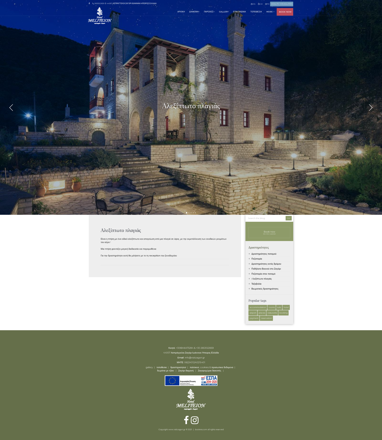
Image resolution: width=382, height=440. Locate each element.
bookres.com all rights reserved (209, 429)
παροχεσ (208, 11)
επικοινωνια (239, 11)
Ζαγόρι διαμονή (186, 370)
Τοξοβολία (256, 283)
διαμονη (193, 11)
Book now (269, 232)
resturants (272, 313)
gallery (224, 11)
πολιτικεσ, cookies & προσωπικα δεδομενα (211, 367)
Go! (288, 218)
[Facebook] (90, 3)
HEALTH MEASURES (282, 4)
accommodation (258, 307)
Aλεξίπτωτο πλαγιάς (261, 278)
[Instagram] (194, 422)
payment (254, 318)
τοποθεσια (256, 11)
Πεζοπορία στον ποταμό (263, 273)
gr (260, 4)
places (262, 313)
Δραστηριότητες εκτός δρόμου (266, 263)
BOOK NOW (285, 12)
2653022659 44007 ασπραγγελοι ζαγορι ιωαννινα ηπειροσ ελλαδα (125, 3)
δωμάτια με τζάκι (165, 370)
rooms (272, 307)
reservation (266, 318)
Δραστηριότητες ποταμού (263, 253)
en (253, 4)
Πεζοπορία (256, 258)
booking (283, 313)
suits (279, 307)
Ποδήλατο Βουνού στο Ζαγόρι (266, 268)
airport (253, 313)
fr (268, 4)
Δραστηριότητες (258, 247)
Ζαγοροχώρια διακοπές (209, 370)
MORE (269, 11)
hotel (286, 307)
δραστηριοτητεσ (178, 367)
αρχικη (181, 11)
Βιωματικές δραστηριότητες (264, 288)
